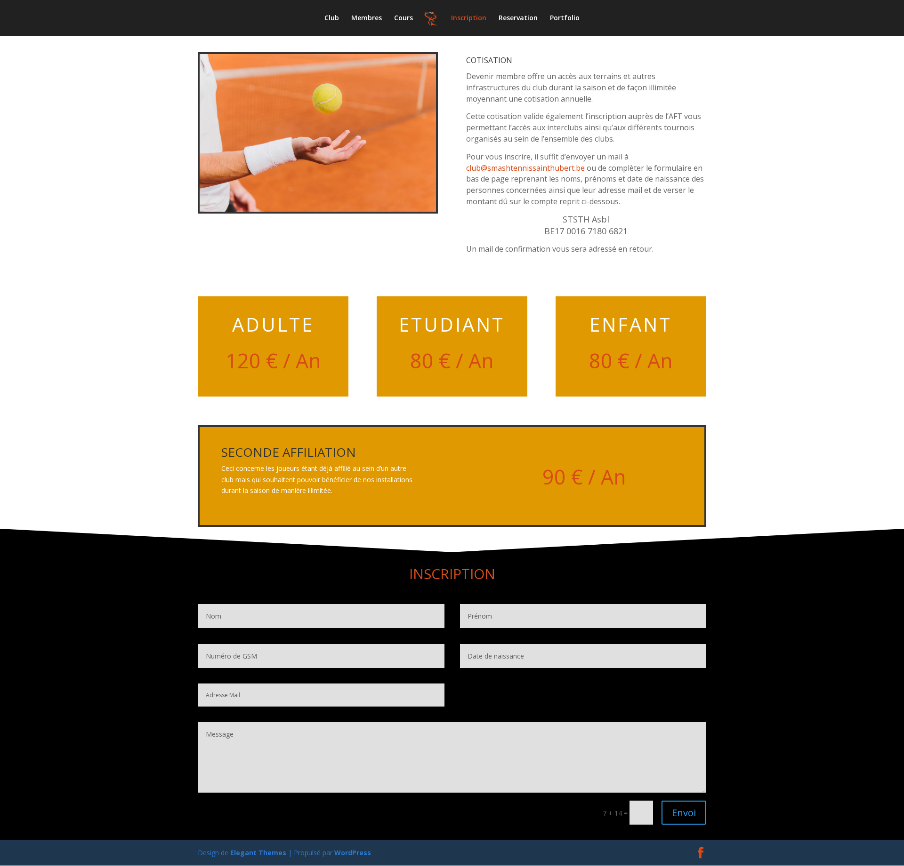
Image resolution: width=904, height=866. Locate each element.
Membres (366, 18)
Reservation (518, 18)
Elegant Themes (258, 852)
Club (331, 18)
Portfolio (565, 18)
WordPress (352, 852)
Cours (403, 18)
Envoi (684, 812)
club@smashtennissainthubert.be (525, 168)
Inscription (468, 18)
